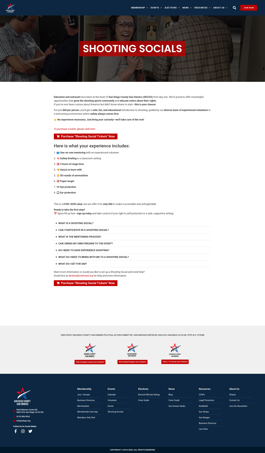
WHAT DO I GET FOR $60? (72, 263)
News (185, 7)
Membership (138, 7)
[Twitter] (30, 431)
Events (155, 7)
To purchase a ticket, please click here (74, 128)
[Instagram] (23, 431)
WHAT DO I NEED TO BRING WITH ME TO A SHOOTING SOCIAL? (93, 257)
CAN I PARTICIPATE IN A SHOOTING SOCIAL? (83, 230)
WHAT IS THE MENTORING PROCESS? (79, 236)
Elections (171, 7)
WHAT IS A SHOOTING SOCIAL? (75, 223)
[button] (234, 8)
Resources (201, 7)
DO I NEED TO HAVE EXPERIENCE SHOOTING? (83, 250)
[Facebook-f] (15, 431)
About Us (218, 7)
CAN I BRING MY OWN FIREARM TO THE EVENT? (85, 243)
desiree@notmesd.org (81, 275)
